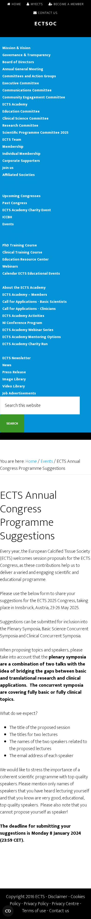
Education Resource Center (25, 259)
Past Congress (14, 203)
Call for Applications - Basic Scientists (34, 302)
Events (8, 189)
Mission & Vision (16, 48)
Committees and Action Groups (29, 76)
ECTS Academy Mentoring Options (31, 337)
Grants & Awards (16, 231)
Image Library (14, 379)
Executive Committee (20, 83)
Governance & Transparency (26, 55)
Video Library (13, 386)
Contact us (59, 911)
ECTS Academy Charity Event (26, 210)
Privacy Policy (36, 904)
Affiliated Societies (18, 175)
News (6, 351)
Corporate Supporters (21, 161)
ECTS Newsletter (16, 358)
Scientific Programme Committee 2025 (35, 132)
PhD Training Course (19, 245)
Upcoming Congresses (21, 196)
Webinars (10, 266)
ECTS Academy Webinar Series (27, 330)
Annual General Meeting (22, 69)
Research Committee (20, 125)
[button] (45, 34)
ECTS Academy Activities (23, 316)
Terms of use (34, 911)
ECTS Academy (14, 104)
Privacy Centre (65, 904)
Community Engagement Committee (33, 97)
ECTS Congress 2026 (19, 182)
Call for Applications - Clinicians (29, 309)
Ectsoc (45, 23)
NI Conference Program (22, 323)
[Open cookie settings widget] (8, 911)
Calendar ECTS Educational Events (31, 273)
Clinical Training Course (22, 252)
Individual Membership (21, 154)
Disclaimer (57, 897)
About (7, 41)
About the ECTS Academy (24, 287)
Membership (12, 147)
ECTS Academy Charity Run (25, 344)
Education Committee (21, 111)
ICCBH (7, 217)
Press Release (14, 372)
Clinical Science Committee (25, 118)
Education (10, 238)
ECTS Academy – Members (24, 295)
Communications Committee (27, 90)
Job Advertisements (19, 393)
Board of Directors (18, 62)
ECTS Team (11, 139)
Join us (8, 168)
